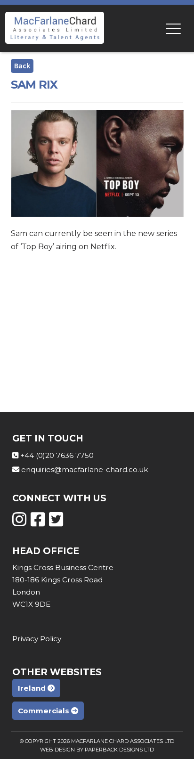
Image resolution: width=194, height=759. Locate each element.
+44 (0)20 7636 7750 (57, 455)
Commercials (44, 710)
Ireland (33, 688)
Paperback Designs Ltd (119, 749)
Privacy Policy (36, 638)
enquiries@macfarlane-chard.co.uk (84, 469)
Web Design (57, 749)
